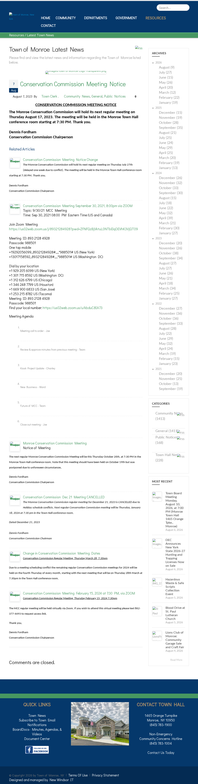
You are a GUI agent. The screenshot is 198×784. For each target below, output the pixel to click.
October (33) (168, 188)
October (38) (168, 253)
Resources (156, 17)
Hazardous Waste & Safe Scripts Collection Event (175, 587)
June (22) (166, 208)
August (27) (167, 263)
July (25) (165, 138)
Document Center (37, 738)
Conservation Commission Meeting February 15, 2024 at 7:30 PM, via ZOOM (79, 593)
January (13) (168, 168)
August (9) (166, 67)
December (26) (170, 178)
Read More (176, 660)
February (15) (169, 359)
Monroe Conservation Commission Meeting (55, 443)
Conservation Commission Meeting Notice (73, 84)
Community (66, 17)
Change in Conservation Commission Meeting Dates (61, 553)
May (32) (165, 213)
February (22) (169, 97)
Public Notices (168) (166, 440)
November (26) (170, 248)
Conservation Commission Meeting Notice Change (60, 159)
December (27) (170, 308)
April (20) (166, 87)
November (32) (170, 183)
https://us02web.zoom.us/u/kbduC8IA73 (72, 307)
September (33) (171, 323)
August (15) (167, 198)
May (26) (165, 82)
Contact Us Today (161, 752)
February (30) (169, 228)
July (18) (165, 203)
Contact (48, 25)
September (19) (171, 389)
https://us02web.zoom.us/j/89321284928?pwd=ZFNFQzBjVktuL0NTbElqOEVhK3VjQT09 (73, 229)
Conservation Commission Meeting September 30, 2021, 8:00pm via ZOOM (77, 205)
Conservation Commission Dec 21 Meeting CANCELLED (64, 497)
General (96, 96)
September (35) (171, 128)
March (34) (167, 288)
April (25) (166, 153)
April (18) (166, 283)
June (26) (166, 273)
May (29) (165, 148)
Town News (37, 715)
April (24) (166, 348)
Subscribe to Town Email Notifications (37, 722)
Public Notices (115, 96)
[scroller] (191, 779)
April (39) (166, 218)
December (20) (170, 243)
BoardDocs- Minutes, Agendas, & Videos (37, 731)
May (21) (165, 278)
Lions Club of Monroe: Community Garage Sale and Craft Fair (175, 640)
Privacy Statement (105, 775)
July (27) (165, 72)
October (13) (168, 384)
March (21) (167, 223)
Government (126, 17)
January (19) (168, 102)
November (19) (170, 117)
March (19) (167, 354)
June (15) (166, 77)
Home (45, 17)
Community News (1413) (169, 416)
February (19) (169, 163)
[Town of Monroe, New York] (23, 16)
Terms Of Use (78, 775)
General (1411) (166, 431)
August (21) (167, 133)
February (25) (169, 293)
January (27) (168, 233)
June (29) (166, 338)
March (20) (167, 158)
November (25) (170, 379)
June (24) (166, 143)
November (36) (170, 313)
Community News (77, 96)
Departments (95, 17)
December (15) (170, 112)
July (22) (165, 333)
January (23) (168, 364)
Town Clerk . (50, 96)
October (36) (168, 318)
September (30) (171, 193)
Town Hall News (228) (168, 457)
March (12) (167, 92)
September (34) (171, 258)
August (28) (167, 328)
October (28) (168, 122)
